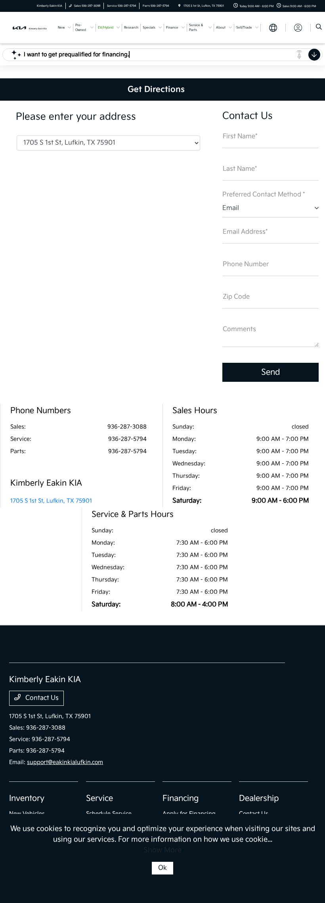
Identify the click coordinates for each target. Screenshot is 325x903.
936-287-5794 (127, 439)
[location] (179, 6)
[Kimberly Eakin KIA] (30, 27)
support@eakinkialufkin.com (65, 762)
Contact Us (41, 698)
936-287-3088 (127, 426)
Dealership (259, 798)
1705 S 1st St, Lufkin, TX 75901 (51, 500)
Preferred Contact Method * (263, 194)
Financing (180, 798)
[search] (319, 27)
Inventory (26, 798)
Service (99, 798)
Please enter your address (76, 116)
